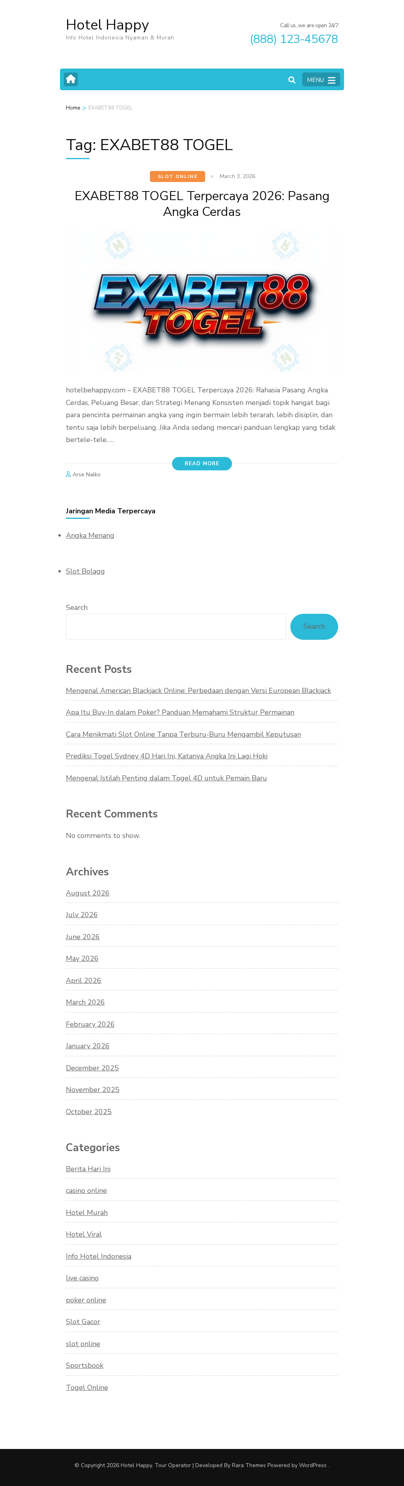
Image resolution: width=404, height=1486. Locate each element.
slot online (178, 176)
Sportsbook (84, 1365)
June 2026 (83, 937)
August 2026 (88, 893)
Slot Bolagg (85, 571)
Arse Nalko (87, 474)
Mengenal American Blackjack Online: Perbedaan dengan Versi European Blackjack (198, 690)
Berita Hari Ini (88, 1169)
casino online (86, 1190)
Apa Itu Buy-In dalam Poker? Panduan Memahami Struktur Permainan (180, 712)
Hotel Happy (107, 25)
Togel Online (87, 1387)
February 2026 (90, 1024)
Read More (202, 463)
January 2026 (88, 1046)
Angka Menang (90, 535)
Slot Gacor (83, 1321)
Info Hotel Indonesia (98, 1256)
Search (77, 607)
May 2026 (82, 958)
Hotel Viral (84, 1234)
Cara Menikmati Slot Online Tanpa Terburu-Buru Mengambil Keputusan (183, 734)
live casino (82, 1278)
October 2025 (89, 1111)
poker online (86, 1300)
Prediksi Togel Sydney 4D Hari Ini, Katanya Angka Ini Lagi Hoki (166, 756)
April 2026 (83, 980)
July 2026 (82, 914)
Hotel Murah (87, 1212)
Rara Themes (249, 1465)
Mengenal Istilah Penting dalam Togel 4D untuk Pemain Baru (166, 778)
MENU (315, 80)
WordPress (313, 1465)
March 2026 (85, 1002)
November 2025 (93, 1089)
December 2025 (92, 1068)
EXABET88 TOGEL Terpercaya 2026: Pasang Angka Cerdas (202, 204)
